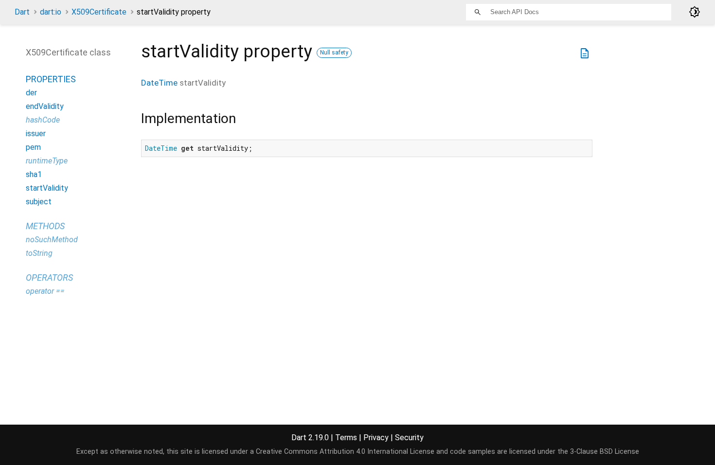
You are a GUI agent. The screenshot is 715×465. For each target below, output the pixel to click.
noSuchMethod (52, 239)
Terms (346, 437)
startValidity (47, 188)
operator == (45, 291)
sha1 (34, 174)
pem (33, 147)
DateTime (159, 83)
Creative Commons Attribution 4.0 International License (345, 451)
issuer (36, 133)
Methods (45, 226)
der (31, 92)
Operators (49, 277)
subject (39, 201)
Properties (51, 79)
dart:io (50, 12)
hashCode (43, 120)
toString (39, 253)
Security (409, 437)
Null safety (334, 52)
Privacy (376, 437)
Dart (22, 12)
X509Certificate (99, 12)
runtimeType (47, 160)
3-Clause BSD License (604, 451)
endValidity (45, 106)
